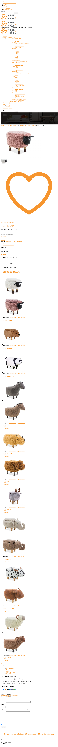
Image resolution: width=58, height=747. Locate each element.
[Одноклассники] (6, 689)
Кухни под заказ (19, 63)
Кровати (17, 52)
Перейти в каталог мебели (15, 101)
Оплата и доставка (7, 9)
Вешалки (17, 72)
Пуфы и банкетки (19, 70)
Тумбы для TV (18, 47)
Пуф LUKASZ (7, 510)
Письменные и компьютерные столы (24, 97)
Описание (5, 243)
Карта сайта (9, 673)
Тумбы (16, 57)
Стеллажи (17, 55)
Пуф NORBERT (8, 453)
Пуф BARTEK (7, 658)
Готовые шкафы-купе (20, 100)
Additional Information (8, 245)
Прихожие (14, 71)
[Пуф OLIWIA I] (22, 157)
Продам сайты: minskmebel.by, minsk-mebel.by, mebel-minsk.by (29, 734)
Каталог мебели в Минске (9, 3)
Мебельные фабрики (11, 669)
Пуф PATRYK (7, 482)
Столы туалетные (19, 84)
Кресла (16, 67)
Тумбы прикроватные (20, 85)
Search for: (3, 11)
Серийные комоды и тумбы (21, 61)
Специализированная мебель (19, 87)
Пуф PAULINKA (8, 376)
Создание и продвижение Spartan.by (9, 695)
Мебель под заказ (16, 62)
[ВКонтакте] (4, 689)
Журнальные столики (20, 94)
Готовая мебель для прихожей (22, 73)
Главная (5, 1)
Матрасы (17, 81)
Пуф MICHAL (7, 348)
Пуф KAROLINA (8, 608)
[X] (8, 689)
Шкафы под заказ (19, 65)
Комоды (17, 51)
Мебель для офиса (19, 89)
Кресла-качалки (18, 68)
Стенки (16, 44)
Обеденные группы (19, 96)
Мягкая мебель (15, 66)
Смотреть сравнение (5, 745)
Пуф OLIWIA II (8, 320)
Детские (14, 48)
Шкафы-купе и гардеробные (19, 99)
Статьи (8, 6)
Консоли (17, 95)
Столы (16, 56)
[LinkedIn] (10, 689)
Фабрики (5, 4)
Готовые (17, 91)
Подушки (17, 41)
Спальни (14, 76)
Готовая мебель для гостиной (22, 43)
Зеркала (16, 49)
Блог (4, 5)
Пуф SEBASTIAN (8, 559)
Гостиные (14, 42)
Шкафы (16, 58)
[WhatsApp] (14, 689)
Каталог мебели (10, 668)
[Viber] (12, 689)
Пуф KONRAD (8, 425)
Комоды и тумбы (16, 60)
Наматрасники (18, 39)
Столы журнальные (19, 46)
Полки (16, 53)
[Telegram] (16, 689)
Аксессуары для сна (17, 38)
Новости (8, 8)
